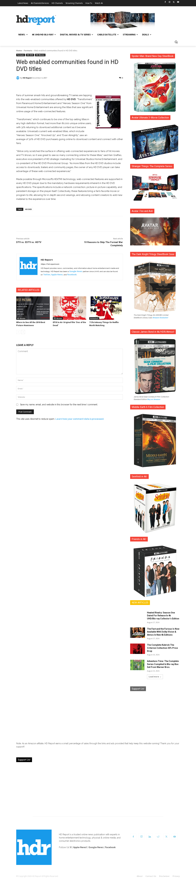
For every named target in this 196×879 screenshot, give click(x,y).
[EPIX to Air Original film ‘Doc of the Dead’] (69, 308)
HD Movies (40, 55)
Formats (28, 50)
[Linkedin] (150, 837)
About (140, 876)
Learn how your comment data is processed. (79, 419)
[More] (96, 86)
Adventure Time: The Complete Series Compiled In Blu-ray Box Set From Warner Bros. (163, 664)
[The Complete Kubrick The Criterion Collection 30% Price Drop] (137, 649)
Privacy (176, 876)
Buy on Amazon (153, 399)
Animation (94, 318)
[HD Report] (36, 20)
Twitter (46, 275)
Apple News (57, 275)
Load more (154, 676)
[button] (176, 42)
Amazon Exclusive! (160, 318)
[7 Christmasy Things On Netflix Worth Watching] (106, 308)
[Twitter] (173, 2)
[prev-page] (18, 332)
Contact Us (150, 876)
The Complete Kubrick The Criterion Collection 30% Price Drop (162, 648)
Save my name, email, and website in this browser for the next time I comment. (59, 404)
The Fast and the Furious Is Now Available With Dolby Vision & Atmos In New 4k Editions (163, 632)
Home (19, 50)
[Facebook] (165, 2)
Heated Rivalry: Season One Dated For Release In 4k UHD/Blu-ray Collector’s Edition (163, 615)
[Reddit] (158, 837)
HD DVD (30, 55)
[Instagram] (169, 2)
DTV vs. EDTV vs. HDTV (28, 242)
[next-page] (23, 332)
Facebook (72, 275)
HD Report (27, 78)
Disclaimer (164, 876)
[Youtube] (178, 2)
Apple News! (80, 847)
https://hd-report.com (50, 264)
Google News (75, 271)
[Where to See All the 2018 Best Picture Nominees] (33, 308)
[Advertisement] (155, 714)
